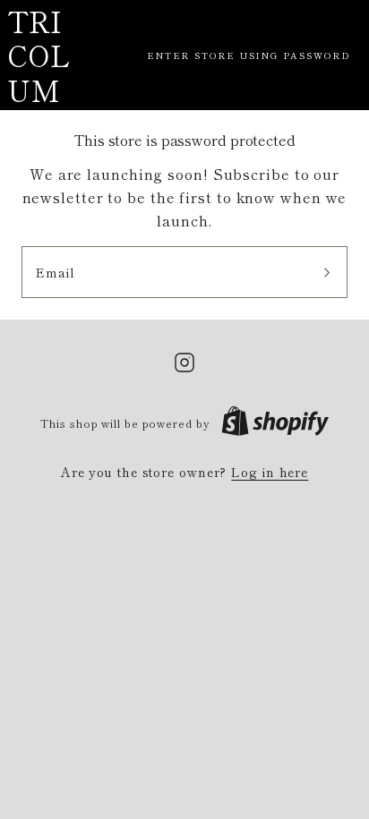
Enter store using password (249, 55)
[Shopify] (275, 422)
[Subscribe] (327, 272)
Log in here (269, 472)
